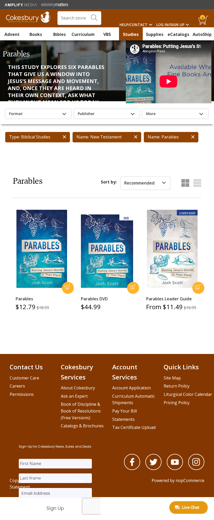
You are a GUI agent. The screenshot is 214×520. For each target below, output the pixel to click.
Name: (82, 137)
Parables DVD (94, 299)
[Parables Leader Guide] (172, 249)
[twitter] (153, 468)
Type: (14, 137)
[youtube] (175, 468)
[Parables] (42, 249)
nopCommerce (190, 480)
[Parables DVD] (107, 251)
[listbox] (145, 183)
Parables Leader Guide (169, 299)
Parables (24, 299)
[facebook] (132, 468)
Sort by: (109, 182)
